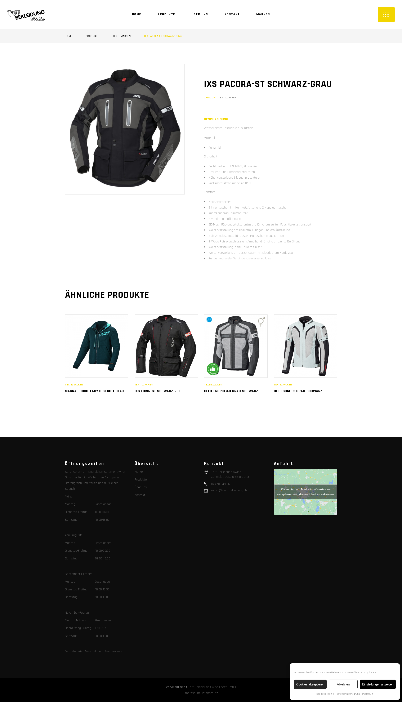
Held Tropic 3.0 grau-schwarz (231, 391)
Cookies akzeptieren (310, 684)
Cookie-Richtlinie (325, 694)
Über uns (141, 487)
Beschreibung (216, 119)
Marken (139, 472)
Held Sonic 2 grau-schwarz (298, 391)
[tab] (216, 119)
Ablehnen (343, 684)
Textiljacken (122, 36)
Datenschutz (209, 693)
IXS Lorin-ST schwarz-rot (158, 391)
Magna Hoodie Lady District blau (94, 391)
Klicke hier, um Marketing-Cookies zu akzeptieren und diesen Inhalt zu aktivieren (305, 492)
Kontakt (140, 495)
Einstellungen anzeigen (377, 684)
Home (68, 36)
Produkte (92, 36)
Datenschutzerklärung (348, 694)
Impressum (367, 694)
